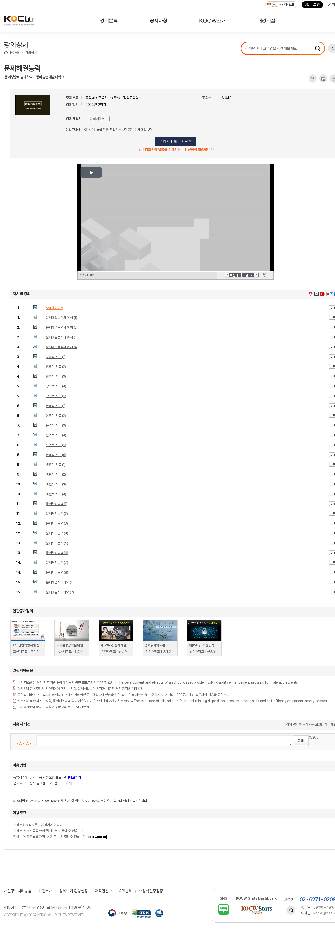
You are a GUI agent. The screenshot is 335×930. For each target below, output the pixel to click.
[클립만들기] (264, 275)
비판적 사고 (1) (55, 465)
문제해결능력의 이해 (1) (61, 318)
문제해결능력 (22, 68)
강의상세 (31, 53)
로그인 (315, 4)
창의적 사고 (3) (56, 376)
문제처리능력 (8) (57, 572)
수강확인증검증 (151, 891)
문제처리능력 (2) (57, 514)
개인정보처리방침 (17, 891)
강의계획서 (97, 119)
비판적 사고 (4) (56, 494)
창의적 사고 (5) (56, 396)
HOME (14, 52)
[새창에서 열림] (117, 913)
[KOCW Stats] (257, 909)
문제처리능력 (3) (57, 523)
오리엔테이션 (54, 308)
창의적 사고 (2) (56, 367)
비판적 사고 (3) (56, 484)
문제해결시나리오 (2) (60, 592)
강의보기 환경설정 (73, 891)
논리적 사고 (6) (56, 455)
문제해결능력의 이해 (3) (61, 337)
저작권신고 (103, 891)
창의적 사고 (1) (55, 357)
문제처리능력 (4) (57, 533)
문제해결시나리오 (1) (59, 582)
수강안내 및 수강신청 (175, 141)
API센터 (125, 891)
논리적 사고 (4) (56, 435)
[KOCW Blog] (223, 909)
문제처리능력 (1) (56, 504)
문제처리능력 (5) (57, 543)
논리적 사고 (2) (56, 416)
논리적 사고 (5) (56, 445)
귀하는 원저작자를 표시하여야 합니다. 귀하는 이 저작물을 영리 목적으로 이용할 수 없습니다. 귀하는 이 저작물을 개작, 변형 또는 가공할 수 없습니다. (50, 831)
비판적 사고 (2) (56, 474)
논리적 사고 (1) (55, 406)
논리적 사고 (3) (56, 425)
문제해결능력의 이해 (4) (62, 347)
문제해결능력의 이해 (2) (61, 327)
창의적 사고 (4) (56, 386)
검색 (317, 48)
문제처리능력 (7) (57, 563)
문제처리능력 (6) (57, 553)
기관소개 (45, 891)
